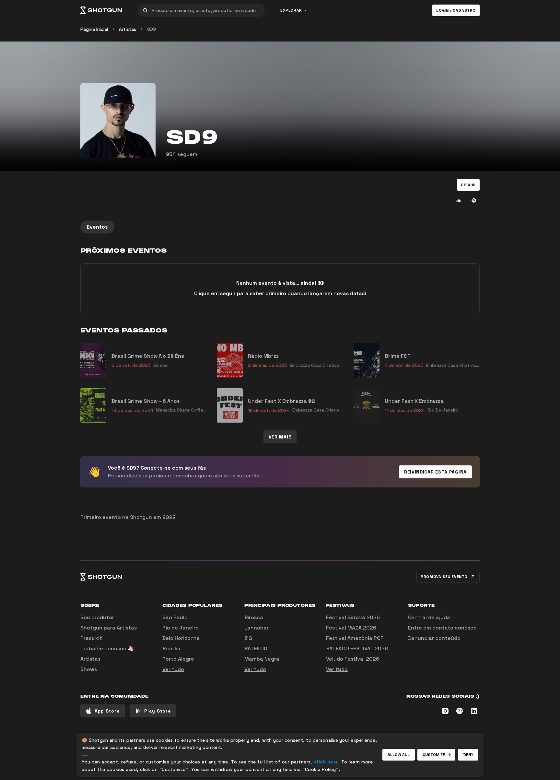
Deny (468, 754)
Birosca (253, 617)
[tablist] (280, 227)
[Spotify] (474, 200)
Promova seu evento (444, 576)
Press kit (91, 638)
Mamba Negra (261, 658)
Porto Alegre (178, 658)
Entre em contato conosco (442, 627)
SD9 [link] (151, 29)
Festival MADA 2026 (351, 627)
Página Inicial (94, 29)
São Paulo (175, 617)
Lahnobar (256, 627)
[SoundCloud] (458, 200)
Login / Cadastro (456, 10)
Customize (434, 754)
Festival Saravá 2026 (353, 617)
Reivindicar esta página (435, 472)
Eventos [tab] (97, 226)
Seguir (468, 184)
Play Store (157, 711)
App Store (107, 711)
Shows (88, 669)
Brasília (171, 648)
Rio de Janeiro (180, 627)
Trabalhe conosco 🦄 (107, 648)
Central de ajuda (429, 617)
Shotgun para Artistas (108, 627)
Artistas (127, 29)
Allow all (399, 754)
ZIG (248, 638)
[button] (468, 185)
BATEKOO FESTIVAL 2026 (357, 648)
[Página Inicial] (101, 10)
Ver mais (280, 437)
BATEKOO (255, 648)
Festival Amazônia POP (355, 638)
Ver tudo (173, 669)
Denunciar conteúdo (434, 638)
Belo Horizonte (181, 638)
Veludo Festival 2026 (352, 658)
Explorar (291, 10)
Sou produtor (97, 617)
